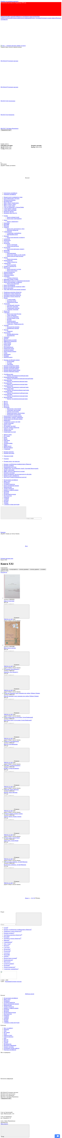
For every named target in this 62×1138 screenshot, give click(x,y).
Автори (9, 18)
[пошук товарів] (13, 512)
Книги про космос (12, 259)
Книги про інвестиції (13, 283)
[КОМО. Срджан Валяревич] (32, 765)
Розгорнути (4, 572)
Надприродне (11, 335)
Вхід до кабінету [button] (8, 1028)
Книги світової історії (13, 217)
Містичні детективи (12, 306)
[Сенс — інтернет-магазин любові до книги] (9, 978)
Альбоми (6, 498)
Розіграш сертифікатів (10, 1049)
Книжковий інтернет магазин (13, 981)
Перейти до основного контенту (9, 1)
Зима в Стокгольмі (9, 601)
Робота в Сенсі (21, 16)
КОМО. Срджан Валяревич (11, 768)
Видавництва (15, 18)
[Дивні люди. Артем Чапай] (32, 837)
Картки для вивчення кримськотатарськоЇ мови (20, 378)
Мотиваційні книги (12, 234)
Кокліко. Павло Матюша (10, 792)
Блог (36, 16)
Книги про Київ (11, 265)
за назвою (43, 569)
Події (15, 16)
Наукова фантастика (12, 334)
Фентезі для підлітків (13, 411)
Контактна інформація (25, 18)
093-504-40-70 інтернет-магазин (9, 61)
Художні (9, 362)
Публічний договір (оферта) (48, 18)
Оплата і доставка (36, 18)
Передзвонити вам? (6, 130)
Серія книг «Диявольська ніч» (15, 324)
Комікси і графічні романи (11, 490)
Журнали (6, 493)
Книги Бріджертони (12, 322)
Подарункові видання (10, 494)
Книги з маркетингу (12, 221)
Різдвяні (6, 501)
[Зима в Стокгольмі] (32, 586)
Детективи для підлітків (13, 410)
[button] (31, 10)
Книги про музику (12, 270)
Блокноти (6, 497)
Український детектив (13, 308)
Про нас (6, 1039)
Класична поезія (11, 301)
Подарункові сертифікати (11, 480)
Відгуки (5, 18)
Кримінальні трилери (13, 328)
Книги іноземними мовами (11, 485)
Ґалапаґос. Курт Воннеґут (11, 672)
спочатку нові (4, 569)
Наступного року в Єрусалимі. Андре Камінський (18, 720)
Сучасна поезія (11, 299)
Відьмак (9, 319)
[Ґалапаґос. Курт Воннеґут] (32, 669)
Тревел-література (12, 262)
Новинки (3, 16)
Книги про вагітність (13, 246)
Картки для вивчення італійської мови (17, 393)
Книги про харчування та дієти (15, 228)
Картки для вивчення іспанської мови (17, 396)
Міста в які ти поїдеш (10, 648)
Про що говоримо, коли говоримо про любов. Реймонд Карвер (21, 696)
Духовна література (12, 278)
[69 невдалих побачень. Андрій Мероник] (32, 862)
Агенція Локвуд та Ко (13, 318)
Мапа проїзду (4, 1124)
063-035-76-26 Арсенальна (8, 101)
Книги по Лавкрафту (13, 316)
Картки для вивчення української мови (17, 387)
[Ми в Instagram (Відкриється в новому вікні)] (13, 44)
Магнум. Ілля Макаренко (11, 744)
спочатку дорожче (34, 569)
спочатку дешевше (23, 569)
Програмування (11, 253)
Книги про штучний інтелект (15, 256)
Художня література (9, 484)
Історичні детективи (12, 309)
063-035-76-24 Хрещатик (7, 114)
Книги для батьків (12, 244)
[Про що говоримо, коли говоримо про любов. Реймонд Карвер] (32, 693)
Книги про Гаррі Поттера (14, 314)
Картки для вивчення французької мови (18, 390)
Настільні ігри (8, 495)
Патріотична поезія (12, 302)
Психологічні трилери (13, 327)
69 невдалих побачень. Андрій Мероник (15, 864)
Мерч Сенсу (7, 481)
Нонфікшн (7, 482)
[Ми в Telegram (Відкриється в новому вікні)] (37, 44)
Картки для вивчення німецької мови (17, 381)
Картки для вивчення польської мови (17, 384)
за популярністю (14, 569)
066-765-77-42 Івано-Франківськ (9, 128)
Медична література (12, 230)
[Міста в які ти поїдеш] (32, 633)
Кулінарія (6, 491)
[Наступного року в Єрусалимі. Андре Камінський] (32, 717)
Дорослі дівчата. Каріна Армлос (12, 816)
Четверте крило (11, 321)
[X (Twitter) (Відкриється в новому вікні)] (37, 32)
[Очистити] (28, 919)
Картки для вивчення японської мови (17, 398)
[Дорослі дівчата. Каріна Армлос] (32, 813)
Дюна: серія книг (12, 315)
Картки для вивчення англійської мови (17, 375)
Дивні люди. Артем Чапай (11, 840)
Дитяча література (9, 488)
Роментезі (10, 331)
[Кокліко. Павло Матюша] (32, 789)
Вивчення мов (8, 487)
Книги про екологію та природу (16, 237)
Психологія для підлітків (14, 414)
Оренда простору (30, 16)
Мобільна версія (29, 994)
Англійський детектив (13, 305)
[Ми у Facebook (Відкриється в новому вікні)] (13, 32)
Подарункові (10, 361)
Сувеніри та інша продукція (11, 504)
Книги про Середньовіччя (14, 218)
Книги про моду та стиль (14, 269)
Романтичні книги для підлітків (16, 413)
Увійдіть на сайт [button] (8, 619)
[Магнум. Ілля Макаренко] (32, 741)
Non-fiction (10, 364)
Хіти (7, 16)
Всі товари (11, 16)
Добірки (6, 503)
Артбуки (6, 500)
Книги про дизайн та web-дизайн (16, 254)
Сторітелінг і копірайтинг (14, 233)
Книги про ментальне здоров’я (15, 249)
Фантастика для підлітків (14, 408)
